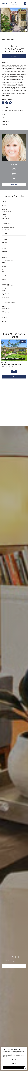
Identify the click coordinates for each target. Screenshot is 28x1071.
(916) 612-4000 (14, 174)
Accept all (14, 1067)
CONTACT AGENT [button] (14, 184)
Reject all (14, 1059)
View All (14, 376)
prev (12, 35)
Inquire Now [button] (14, 56)
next (15, 35)
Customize (14, 1063)
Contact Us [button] (14, 966)
